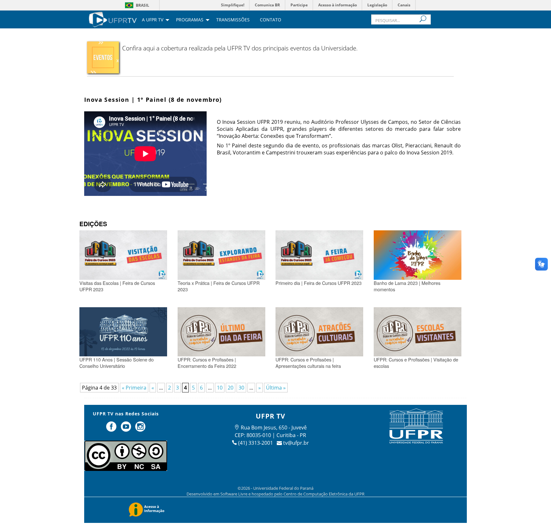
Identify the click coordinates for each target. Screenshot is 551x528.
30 (241, 387)
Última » (276, 387)
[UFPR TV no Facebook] (112, 429)
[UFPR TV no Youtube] (126, 429)
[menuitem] (113, 19)
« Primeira (134, 387)
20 (230, 387)
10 (220, 387)
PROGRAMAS (189, 20)
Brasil (142, 5)
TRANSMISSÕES (233, 20)
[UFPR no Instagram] (140, 429)
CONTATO (270, 20)
